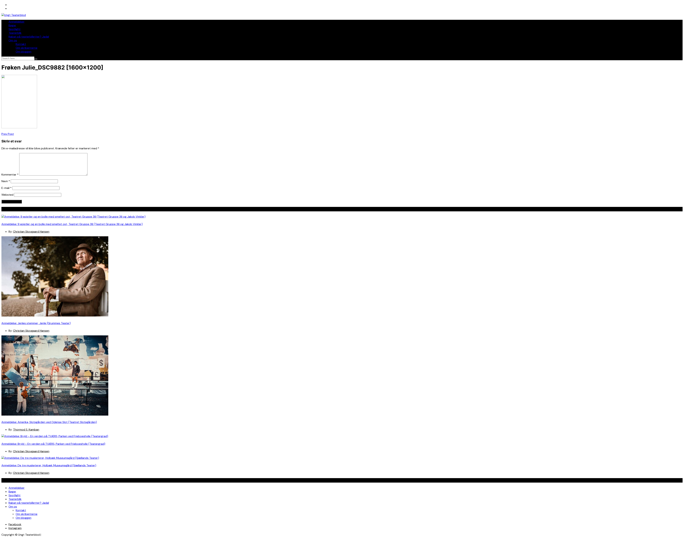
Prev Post (7, 134)
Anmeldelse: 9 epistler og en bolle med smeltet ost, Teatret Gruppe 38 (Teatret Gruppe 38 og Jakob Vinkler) (72, 224)
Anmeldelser (17, 22)
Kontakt (21, 44)
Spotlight (14, 29)
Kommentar (10, 174)
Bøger (12, 25)
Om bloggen (23, 51)
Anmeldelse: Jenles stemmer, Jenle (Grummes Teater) (36, 323)
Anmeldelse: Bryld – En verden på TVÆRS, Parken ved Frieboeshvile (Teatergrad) (53, 444)
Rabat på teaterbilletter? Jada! (29, 36)
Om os (13, 40)
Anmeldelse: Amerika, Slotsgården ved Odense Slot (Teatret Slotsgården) (49, 422)
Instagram (15, 528)
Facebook (15, 524)
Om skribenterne (26, 48)
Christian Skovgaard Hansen (31, 231)
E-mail (6, 188)
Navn (5, 181)
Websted (7, 195)
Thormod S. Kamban (26, 429)
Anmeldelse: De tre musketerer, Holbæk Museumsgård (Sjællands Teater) (48, 465)
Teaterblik (15, 33)
